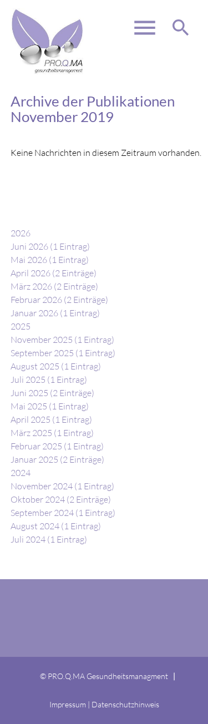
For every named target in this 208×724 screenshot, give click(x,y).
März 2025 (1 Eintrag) (52, 432)
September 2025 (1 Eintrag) (63, 352)
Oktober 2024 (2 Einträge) (61, 499)
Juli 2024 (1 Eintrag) (49, 539)
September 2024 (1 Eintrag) (63, 512)
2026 (21, 233)
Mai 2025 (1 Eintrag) (50, 406)
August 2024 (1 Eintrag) (56, 525)
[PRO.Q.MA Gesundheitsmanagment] (47, 27)
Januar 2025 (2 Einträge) (57, 459)
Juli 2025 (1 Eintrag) (49, 379)
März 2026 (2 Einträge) (54, 286)
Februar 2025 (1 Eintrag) (57, 446)
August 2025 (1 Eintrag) (56, 366)
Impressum (67, 704)
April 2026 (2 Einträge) (54, 273)
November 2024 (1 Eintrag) (62, 486)
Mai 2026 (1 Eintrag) (50, 259)
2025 (21, 326)
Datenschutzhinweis (125, 704)
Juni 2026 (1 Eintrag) (50, 246)
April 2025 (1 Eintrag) (51, 419)
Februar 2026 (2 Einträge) (59, 299)
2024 (21, 472)
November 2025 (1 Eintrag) (62, 339)
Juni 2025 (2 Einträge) (52, 392)
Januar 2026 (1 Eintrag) (55, 312)
